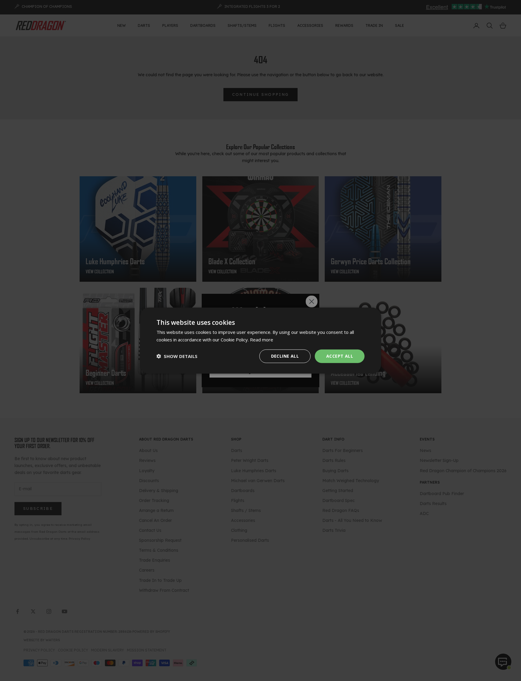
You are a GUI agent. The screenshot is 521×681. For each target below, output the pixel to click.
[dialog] (260, 341)
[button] (176, 356)
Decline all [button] (285, 356)
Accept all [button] (339, 356)
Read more (261, 340)
